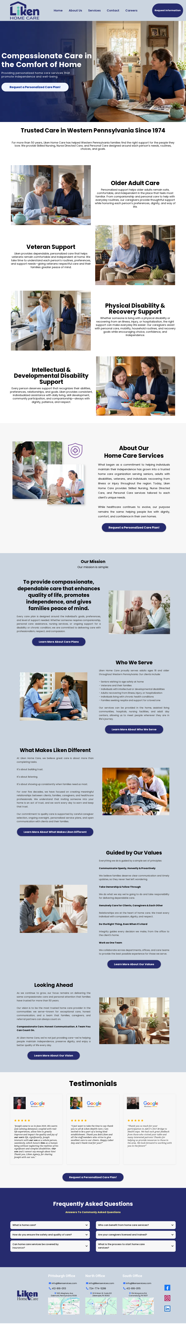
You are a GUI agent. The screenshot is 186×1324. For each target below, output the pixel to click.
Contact (113, 10)
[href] (63, 1306)
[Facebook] (167, 1287)
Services (94, 10)
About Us (75, 10)
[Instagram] (167, 1298)
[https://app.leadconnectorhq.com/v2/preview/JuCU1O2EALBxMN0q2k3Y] (29, 1295)
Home (58, 10)
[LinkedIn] (167, 1308)
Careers (131, 10)
